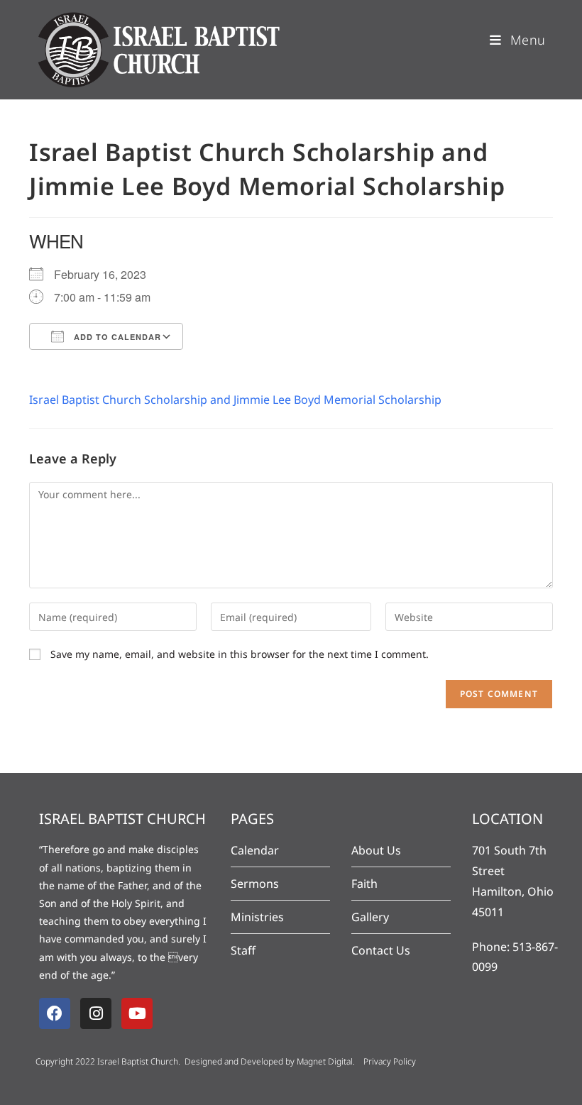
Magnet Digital (325, 1061)
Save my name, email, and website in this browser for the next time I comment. (239, 654)
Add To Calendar (116, 336)
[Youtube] (137, 1013)
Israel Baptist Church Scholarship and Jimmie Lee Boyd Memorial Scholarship (235, 399)
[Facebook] (54, 1013)
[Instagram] (95, 1013)
